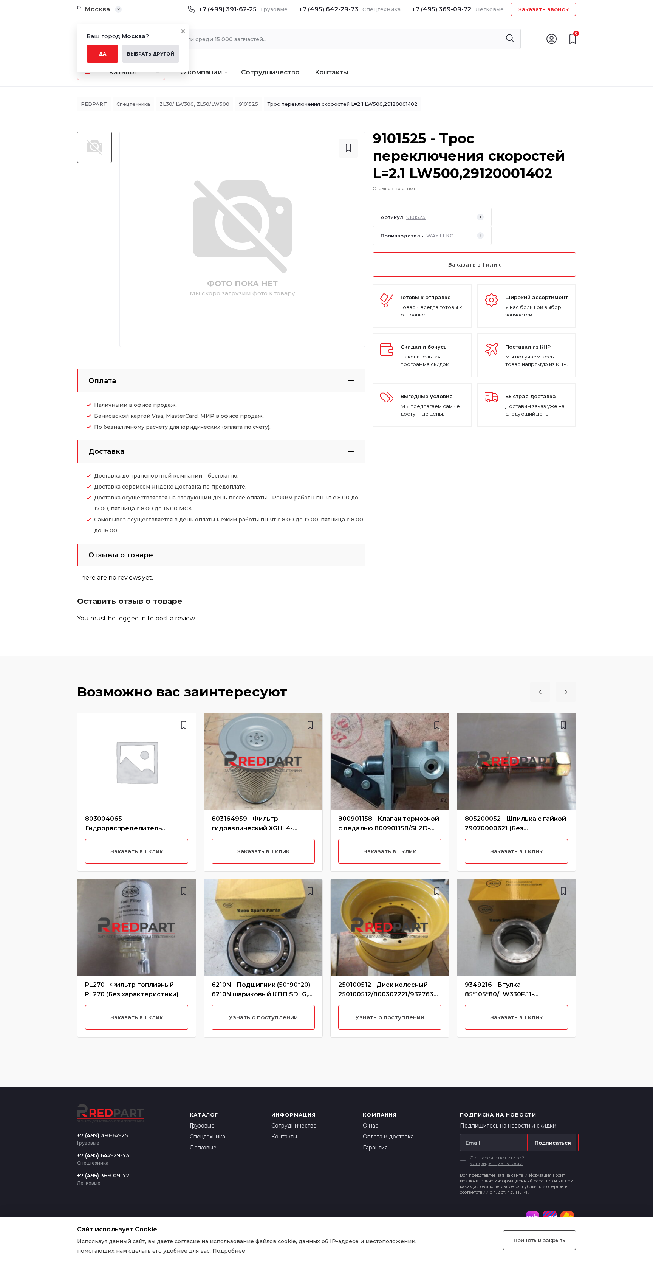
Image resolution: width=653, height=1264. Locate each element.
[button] (540, 692)
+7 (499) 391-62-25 (228, 9)
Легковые (203, 1147)
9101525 (248, 104)
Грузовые (202, 1125)
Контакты (331, 72)
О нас (370, 1125)
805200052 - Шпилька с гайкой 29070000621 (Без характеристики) (515, 828)
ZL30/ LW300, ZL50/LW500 (194, 104)
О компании (201, 72)
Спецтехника (133, 104)
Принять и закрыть (539, 1240)
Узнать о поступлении (263, 1017)
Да (103, 54)
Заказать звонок (543, 9)
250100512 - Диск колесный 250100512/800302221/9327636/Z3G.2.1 (389, 994)
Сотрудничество (270, 72)
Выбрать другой (150, 54)
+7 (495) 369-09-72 (441, 9)
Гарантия (375, 1147)
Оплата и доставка (388, 1136)
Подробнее (228, 1250)
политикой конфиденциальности (497, 1160)
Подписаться (553, 1143)
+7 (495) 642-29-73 (328, 9)
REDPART (94, 104)
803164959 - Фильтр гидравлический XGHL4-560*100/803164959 (252, 828)
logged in (131, 618)
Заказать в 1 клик (474, 264)
